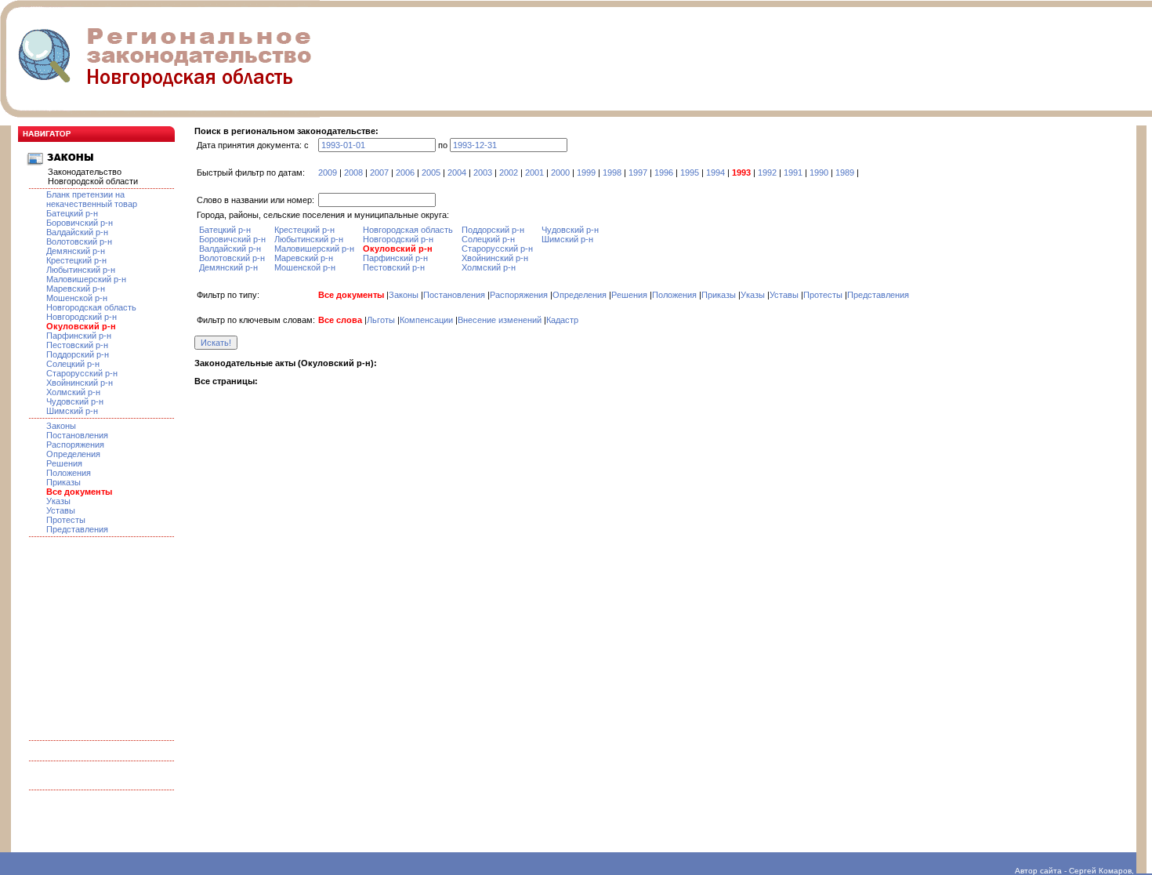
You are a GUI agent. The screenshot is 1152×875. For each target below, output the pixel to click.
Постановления (77, 435)
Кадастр (562, 320)
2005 (431, 172)
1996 (663, 172)
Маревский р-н (75, 288)
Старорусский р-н (82, 373)
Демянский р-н (75, 251)
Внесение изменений (500, 320)
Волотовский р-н (79, 241)
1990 (819, 172)
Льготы (381, 320)
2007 (379, 172)
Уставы (60, 510)
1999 (586, 172)
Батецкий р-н (72, 213)
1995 (689, 172)
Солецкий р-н (73, 364)
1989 (844, 172)
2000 (560, 172)
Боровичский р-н (79, 222)
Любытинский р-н (80, 269)
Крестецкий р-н (76, 260)
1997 (638, 172)
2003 (482, 172)
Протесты (65, 520)
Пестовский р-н (77, 345)
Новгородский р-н (81, 316)
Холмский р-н (73, 392)
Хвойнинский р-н (79, 382)
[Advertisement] (96, 634)
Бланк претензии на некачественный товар (91, 199)
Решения (64, 463)
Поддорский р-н (77, 354)
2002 (508, 172)
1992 (767, 172)
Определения (73, 454)
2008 (353, 172)
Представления (77, 529)
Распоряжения (75, 444)
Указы (58, 501)
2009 (327, 172)
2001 (534, 172)
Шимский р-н (72, 411)
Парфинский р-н (78, 335)
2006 (405, 172)
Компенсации (426, 320)
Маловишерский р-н (86, 279)
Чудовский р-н (74, 401)
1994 (715, 172)
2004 (456, 172)
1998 (612, 172)
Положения (68, 472)
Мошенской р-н (76, 298)
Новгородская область (91, 307)
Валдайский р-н (77, 232)
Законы (61, 425)
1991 (793, 172)
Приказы (63, 482)
